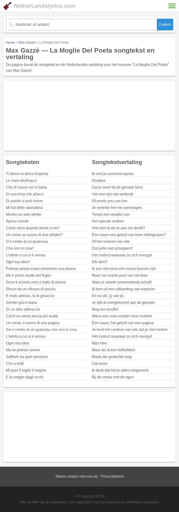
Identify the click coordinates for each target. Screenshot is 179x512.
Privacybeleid (112, 476)
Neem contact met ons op (77, 476)
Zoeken (165, 24)
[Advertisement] (89, 115)
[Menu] (172, 6)
